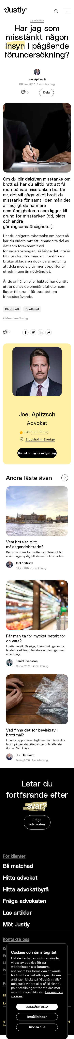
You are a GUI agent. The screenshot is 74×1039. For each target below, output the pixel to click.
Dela (46, 92)
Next (64, 477)
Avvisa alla (37, 1027)
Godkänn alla (37, 1006)
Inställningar (37, 1016)
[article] (37, 530)
